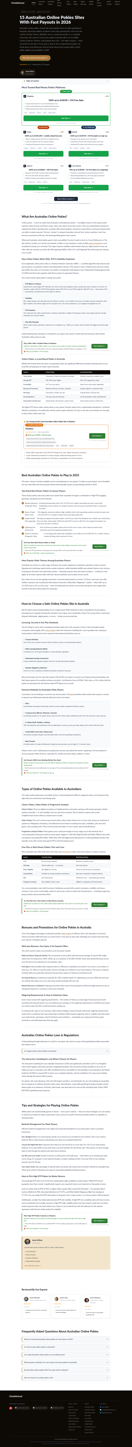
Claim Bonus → (97, 436)
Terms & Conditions (73, 1418)
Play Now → (66, 118)
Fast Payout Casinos (90, 1426)
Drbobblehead (17, 3)
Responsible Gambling (40, 1408)
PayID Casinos (109, 3)
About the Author (73, 1409)
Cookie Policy (72, 1415)
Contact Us (71, 1429)
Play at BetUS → (99, 765)
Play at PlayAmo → (99, 346)
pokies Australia (95, 243)
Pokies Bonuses (83, 3)
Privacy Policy (72, 1412)
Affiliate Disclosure (73, 1421)
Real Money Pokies (90, 1412)
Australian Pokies (41, 3)
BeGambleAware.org (84, 203)
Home (34, 2)
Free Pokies (69, 3)
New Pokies (76, 3)
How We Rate (72, 1424)
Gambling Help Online (22, 1408)
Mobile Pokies (91, 3)
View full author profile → (33, 1266)
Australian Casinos (51, 3)
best (71, 694)
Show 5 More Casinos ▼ (66, 199)
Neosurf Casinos (117, 3)
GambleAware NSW (57, 1408)
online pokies (50, 630)
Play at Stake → (99, 546)
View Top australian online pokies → (35, 58)
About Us (71, 1407)
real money (66, 852)
